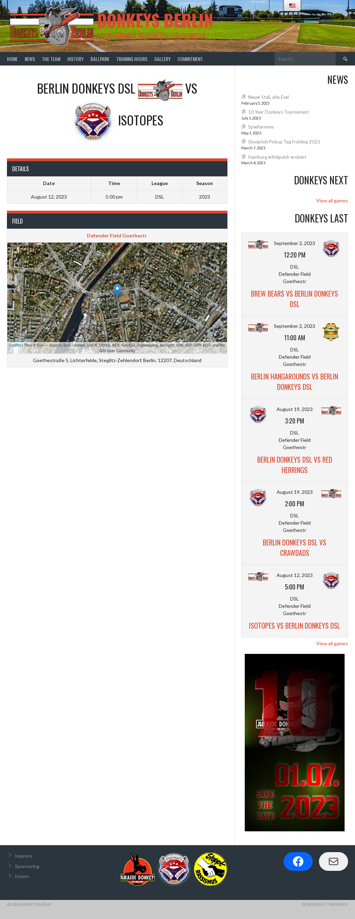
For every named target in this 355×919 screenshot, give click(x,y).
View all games (332, 200)
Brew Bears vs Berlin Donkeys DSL (294, 298)
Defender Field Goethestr (117, 235)
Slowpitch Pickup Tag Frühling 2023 (284, 142)
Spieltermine (261, 127)
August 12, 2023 (295, 575)
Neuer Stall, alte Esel (268, 97)
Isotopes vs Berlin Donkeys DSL (294, 625)
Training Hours (131, 58)
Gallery (162, 58)
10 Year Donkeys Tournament (278, 112)
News (30, 58)
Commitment (190, 58)
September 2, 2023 (294, 243)
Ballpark (99, 58)
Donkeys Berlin (155, 20)
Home (12, 58)
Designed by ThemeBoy (325, 904)
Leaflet (15, 345)
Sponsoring (27, 866)
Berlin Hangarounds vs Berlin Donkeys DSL (294, 381)
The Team (51, 58)
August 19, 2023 (295, 409)
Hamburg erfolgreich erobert (277, 157)
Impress (24, 856)
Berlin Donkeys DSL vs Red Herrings (294, 464)
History (75, 58)
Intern (22, 876)
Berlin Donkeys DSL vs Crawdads (294, 547)
